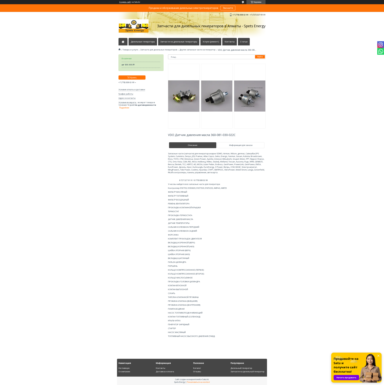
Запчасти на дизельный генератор (247, 371)
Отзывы (197, 371)
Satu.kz (205, 379)
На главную (124, 368)
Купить (133, 77)
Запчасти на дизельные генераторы (178, 41)
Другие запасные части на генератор (197, 49)
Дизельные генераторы (143, 41)
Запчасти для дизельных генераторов (158, 49)
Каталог (197, 368)
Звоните (228, 8)
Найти (260, 57)
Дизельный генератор (241, 368)
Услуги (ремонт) (211, 41)
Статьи (244, 41)
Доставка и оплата (165, 371)
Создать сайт (125, 2)
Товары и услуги (130, 49)
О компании (124, 371)
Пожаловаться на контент (198, 382)
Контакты (230, 41)
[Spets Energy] (133, 26)
